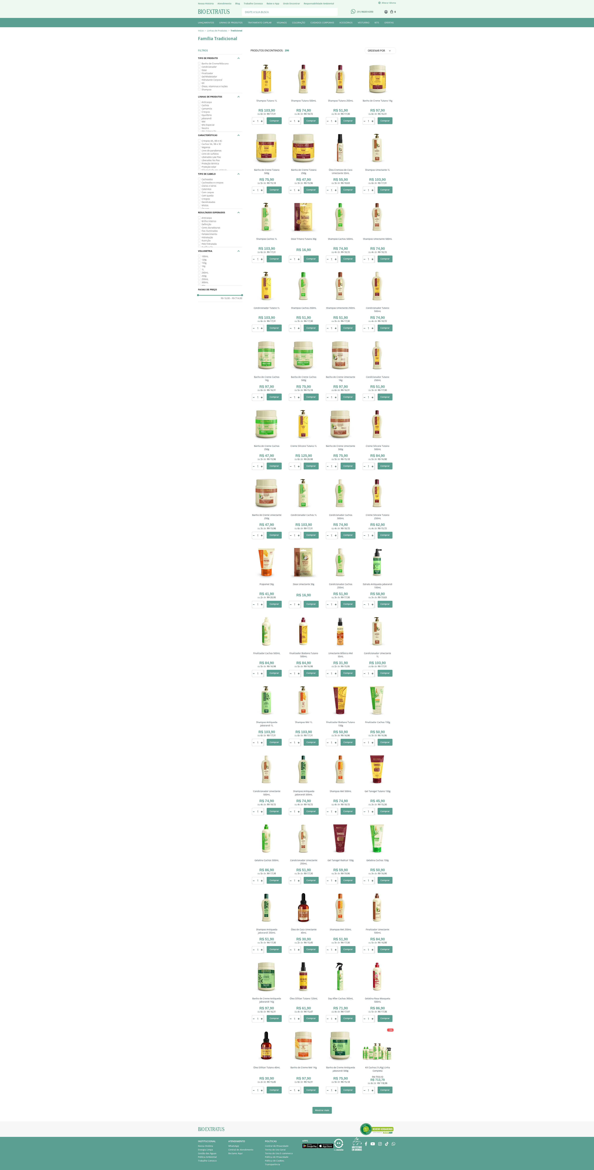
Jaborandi (207, 118)
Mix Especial (208, 124)
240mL (205, 272)
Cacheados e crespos (212, 182)
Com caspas (208, 192)
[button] (220, 58)
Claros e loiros (209, 185)
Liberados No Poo (211, 160)
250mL (205, 279)
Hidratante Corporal (212, 79)
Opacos (205, 208)
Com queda (207, 195)
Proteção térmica (210, 163)
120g (204, 259)
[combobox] (290, 12)
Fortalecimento (209, 234)
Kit (203, 83)
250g (204, 275)
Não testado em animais (214, 170)
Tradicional (236, 30)
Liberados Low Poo (211, 157)
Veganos (206, 147)
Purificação (207, 247)
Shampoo (206, 89)
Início (201, 30)
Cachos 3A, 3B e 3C (211, 144)
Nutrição (206, 240)
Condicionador (209, 66)
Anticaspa (207, 102)
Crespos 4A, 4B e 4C (212, 140)
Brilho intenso (209, 221)
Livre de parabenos (212, 150)
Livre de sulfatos (210, 153)
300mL (205, 282)
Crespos (206, 111)
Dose (204, 70)
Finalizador (207, 73)
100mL (205, 256)
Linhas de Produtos (217, 30)
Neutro (205, 128)
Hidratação (207, 237)
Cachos (205, 105)
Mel (203, 121)
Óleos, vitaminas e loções (215, 86)
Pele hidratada (209, 243)
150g (204, 262)
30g (203, 285)
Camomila (207, 108)
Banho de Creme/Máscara (215, 63)
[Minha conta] (386, 12)
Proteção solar (209, 166)
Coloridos (206, 189)
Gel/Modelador (209, 76)
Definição (206, 224)
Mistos (205, 205)
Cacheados (207, 179)
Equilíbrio (207, 115)
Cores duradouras (211, 227)
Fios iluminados (210, 230)
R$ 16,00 (225, 298)
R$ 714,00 (236, 298)
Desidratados (208, 202)
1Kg (203, 266)
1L (203, 269)
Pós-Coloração (209, 131)
